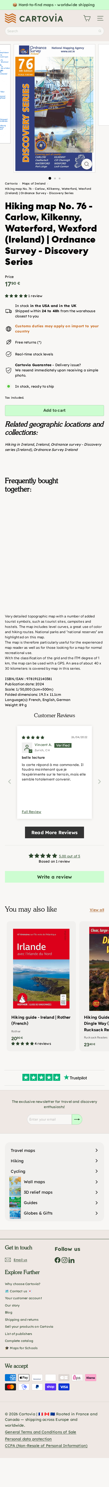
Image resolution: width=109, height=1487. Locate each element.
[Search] (100, 31)
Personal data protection (28, 1439)
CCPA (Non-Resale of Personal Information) (46, 1445)
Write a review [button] (54, 877)
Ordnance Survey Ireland (55, 449)
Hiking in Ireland (19, 444)
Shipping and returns (22, 1320)
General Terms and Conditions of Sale (40, 1432)
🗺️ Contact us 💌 (18, 1291)
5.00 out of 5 (69, 856)
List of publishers (18, 1334)
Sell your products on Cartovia (29, 1327)
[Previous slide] (9, 781)
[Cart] (87, 18)
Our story (12, 1305)
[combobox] (54, 31)
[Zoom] (86, 164)
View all (97, 910)
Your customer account (23, 1298)
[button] (16, 296)
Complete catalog (19, 1341)
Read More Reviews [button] (54, 832)
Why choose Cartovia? (23, 1284)
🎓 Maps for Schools (21, 1348)
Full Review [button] (31, 812)
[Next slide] (99, 781)
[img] (33, 737)
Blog (8, 1312)
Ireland (42, 444)
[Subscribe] (77, 1119)
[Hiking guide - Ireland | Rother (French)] (41, 985)
